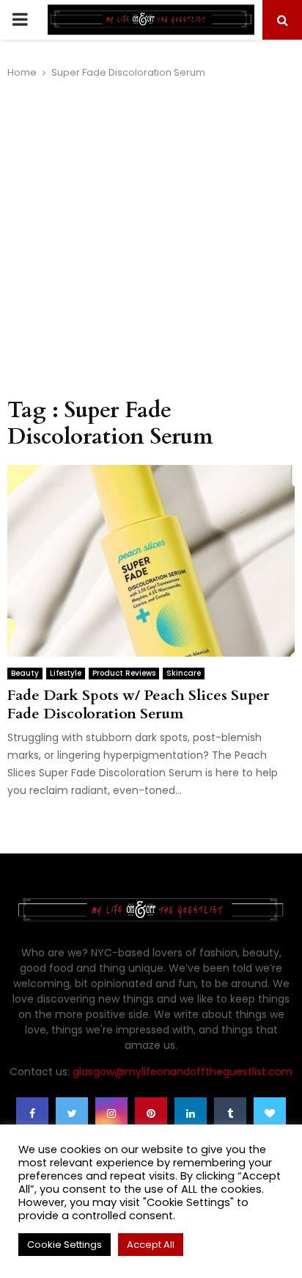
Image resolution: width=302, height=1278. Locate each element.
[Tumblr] (230, 1113)
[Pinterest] (151, 1113)
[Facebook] (32, 1113)
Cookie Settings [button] (64, 1245)
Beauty (25, 673)
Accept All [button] (150, 1245)
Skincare (183, 673)
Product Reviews (123, 673)
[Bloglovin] (270, 1113)
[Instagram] (111, 1113)
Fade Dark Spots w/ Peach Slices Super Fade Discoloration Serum (138, 704)
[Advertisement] (151, 238)
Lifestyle (65, 673)
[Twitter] (72, 1113)
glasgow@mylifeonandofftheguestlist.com (182, 1071)
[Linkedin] (190, 1113)
